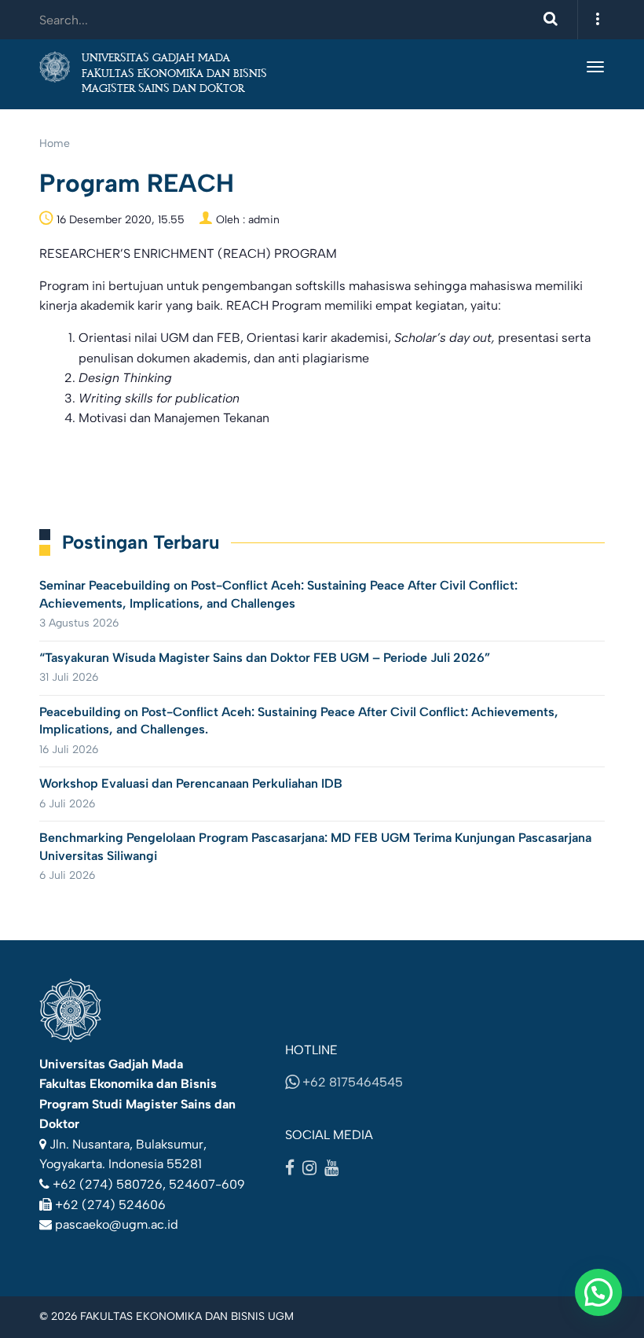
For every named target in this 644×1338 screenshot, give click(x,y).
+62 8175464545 (351, 1082)
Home (54, 143)
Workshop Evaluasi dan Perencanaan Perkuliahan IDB (190, 783)
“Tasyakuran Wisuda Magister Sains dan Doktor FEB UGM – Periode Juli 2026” (264, 657)
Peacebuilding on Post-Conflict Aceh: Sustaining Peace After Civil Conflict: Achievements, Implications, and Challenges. (298, 720)
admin (264, 219)
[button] (598, 1292)
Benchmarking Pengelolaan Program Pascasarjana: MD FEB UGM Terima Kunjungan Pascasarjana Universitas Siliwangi (315, 846)
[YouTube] (331, 1167)
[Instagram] (309, 1167)
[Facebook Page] (290, 1167)
